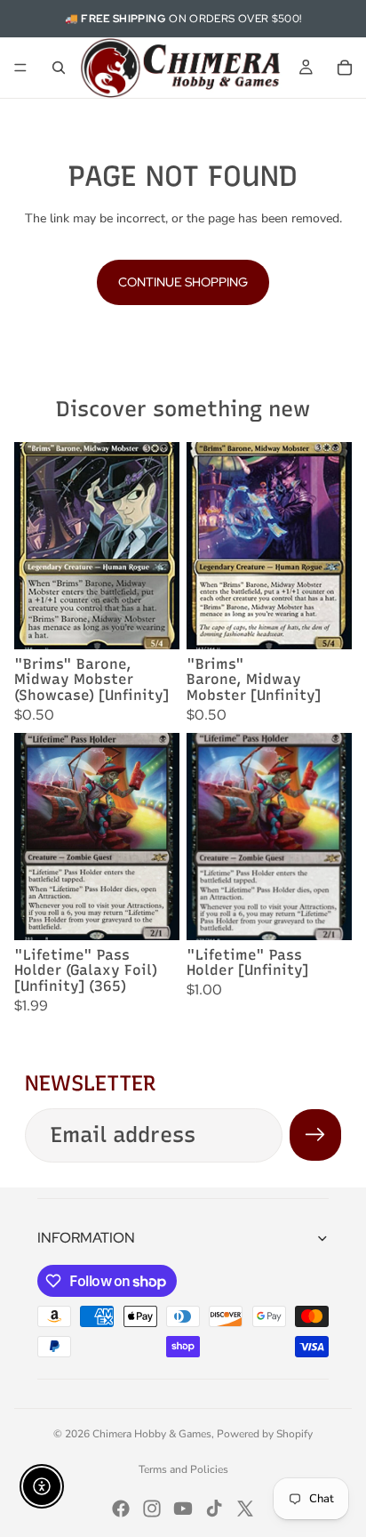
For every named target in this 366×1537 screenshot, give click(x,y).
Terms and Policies (183, 1469)
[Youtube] (183, 1508)
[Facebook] (120, 1508)
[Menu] (20, 67)
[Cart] (344, 67)
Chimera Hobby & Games (151, 1434)
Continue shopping (183, 282)
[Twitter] (245, 1508)
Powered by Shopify (265, 1434)
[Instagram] (152, 1508)
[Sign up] (315, 1135)
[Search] (58, 67)
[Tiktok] (214, 1508)
